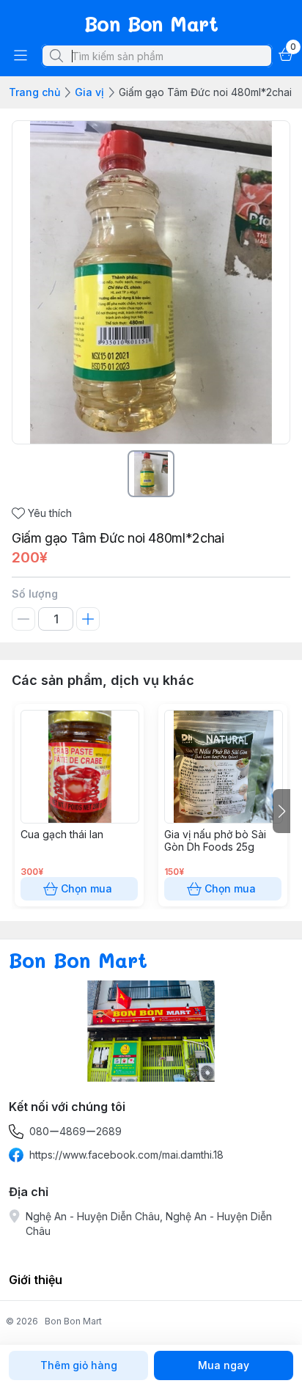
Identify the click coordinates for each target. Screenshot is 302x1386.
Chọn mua (86, 888)
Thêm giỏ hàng (78, 1365)
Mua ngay (223, 1365)
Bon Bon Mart (73, 1321)
